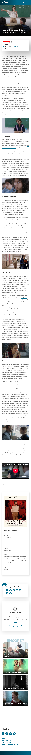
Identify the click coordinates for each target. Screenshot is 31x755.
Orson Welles (16, 619)
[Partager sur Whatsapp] (10, 590)
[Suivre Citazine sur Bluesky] (14, 733)
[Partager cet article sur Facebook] (7, 590)
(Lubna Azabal (22, 83)
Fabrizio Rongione (23, 106)
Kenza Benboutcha (10, 89)
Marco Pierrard (9, 48)
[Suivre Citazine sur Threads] (10, 733)
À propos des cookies (7, 742)
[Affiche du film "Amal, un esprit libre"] (15, 526)
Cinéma (7, 44)
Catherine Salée (22, 333)
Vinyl (15, 621)
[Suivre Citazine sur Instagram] (6, 733)
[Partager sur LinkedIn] (17, 590)
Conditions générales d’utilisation (10, 744)
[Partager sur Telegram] (20, 590)
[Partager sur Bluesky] (14, 590)
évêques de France (23, 310)
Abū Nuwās (24, 297)
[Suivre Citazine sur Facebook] (3, 733)
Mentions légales (6, 740)
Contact (4, 738)
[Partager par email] (7, 593)
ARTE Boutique (14, 46)
